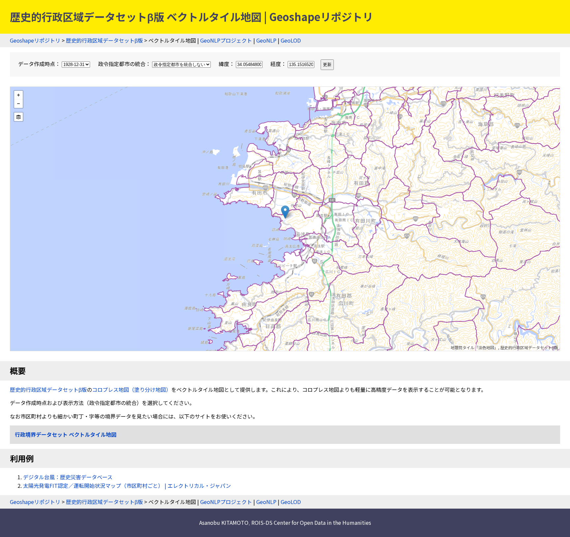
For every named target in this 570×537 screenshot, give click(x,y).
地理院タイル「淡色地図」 (474, 347)
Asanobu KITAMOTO (223, 522)
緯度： (227, 64)
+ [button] (18, 95)
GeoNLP (266, 40)
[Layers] (18, 117)
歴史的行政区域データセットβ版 (104, 40)
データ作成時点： (40, 64)
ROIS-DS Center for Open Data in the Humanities (311, 522)
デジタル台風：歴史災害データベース (67, 477)
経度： (279, 64)
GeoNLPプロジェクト (226, 40)
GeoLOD (291, 40)
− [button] (18, 103)
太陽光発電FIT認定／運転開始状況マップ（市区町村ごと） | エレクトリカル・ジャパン (127, 485)
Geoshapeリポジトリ (35, 40)
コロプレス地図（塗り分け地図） (131, 389)
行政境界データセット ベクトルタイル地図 (65, 434)
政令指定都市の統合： (125, 64)
